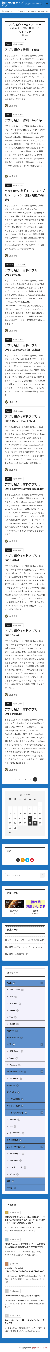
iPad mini (15, 1004)
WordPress (15, 1160)
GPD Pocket (16, 1051)
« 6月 (9, 833)
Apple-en (12, 1031)
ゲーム (13, 1174)
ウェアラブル (16, 1133)
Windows (14, 1065)
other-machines (14, 1038)
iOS (12, 1126)
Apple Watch (16, 990)
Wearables (12, 1085)
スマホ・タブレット (17, 1113)
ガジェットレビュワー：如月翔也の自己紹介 (26, 940)
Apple (11, 983)
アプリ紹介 (13, 1092)
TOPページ (8, 11)
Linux (13, 1058)
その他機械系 (14, 1140)
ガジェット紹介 (15, 1106)
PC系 (11, 1044)
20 (30, 818)
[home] (18, 860)
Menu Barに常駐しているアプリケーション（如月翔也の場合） (25, 195)
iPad (13, 997)
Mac (9, 44)
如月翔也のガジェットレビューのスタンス (25, 947)
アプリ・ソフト (17, 1167)
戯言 (10, 1181)
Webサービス (16, 1154)
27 (30, 823)
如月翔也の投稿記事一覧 (17, 954)
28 (35, 823)
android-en (15, 1078)
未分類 (11, 1188)
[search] (42, 875)
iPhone (14, 1010)
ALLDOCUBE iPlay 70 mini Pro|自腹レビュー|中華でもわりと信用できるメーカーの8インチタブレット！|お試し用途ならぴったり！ (25, 1220)
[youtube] (32, 860)
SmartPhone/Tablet (16, 1072)
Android (10, 264)
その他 (13, 1024)
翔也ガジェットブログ (21, 4)
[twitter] (27, 860)
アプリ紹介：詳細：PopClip (23, 120)
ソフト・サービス (16, 1147)
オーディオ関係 (15, 1099)
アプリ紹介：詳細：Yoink (22, 49)
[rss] (23, 860)
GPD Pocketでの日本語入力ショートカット (23, 1296)
